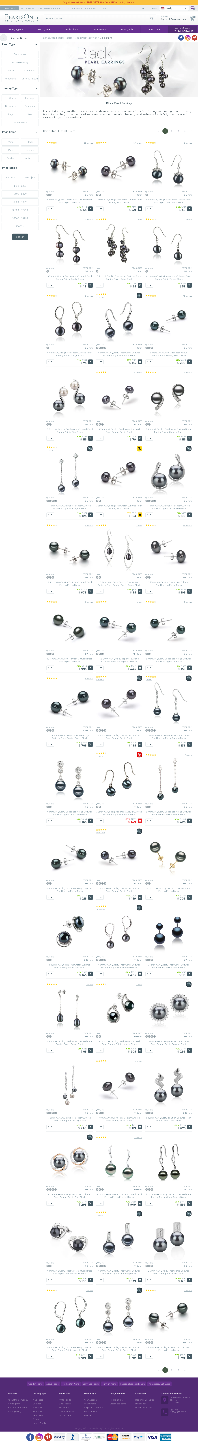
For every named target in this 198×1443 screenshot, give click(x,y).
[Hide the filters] (3, 37)
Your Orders (90, 1403)
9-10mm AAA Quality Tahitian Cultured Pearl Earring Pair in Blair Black (168, 1119)
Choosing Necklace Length (132, 1384)
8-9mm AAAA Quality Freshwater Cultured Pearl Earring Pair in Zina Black (69, 1195)
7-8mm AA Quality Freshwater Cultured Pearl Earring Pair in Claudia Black (169, 430)
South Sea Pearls (91, 1384)
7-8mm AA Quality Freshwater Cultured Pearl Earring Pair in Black (119, 201)
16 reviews (138, 1061)
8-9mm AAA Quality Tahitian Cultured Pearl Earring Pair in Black (70, 583)
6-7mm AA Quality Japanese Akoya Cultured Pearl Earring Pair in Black (169, 660)
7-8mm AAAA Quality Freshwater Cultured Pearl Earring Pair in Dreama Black (168, 1042)
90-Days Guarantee (17, 1407)
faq (23, 8)
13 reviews (187, 296)
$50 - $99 (30, 177)
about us (60, 8)
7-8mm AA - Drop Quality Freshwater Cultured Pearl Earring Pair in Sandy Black (119, 583)
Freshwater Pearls (70, 1384)
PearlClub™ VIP (98, 8)
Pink (10, 150)
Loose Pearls (20, 122)
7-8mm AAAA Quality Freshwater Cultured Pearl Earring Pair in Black (119, 736)
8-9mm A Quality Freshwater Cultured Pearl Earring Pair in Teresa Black (168, 277)
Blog (70, 8)
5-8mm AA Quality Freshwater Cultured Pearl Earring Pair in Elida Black (70, 430)
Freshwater (20, 54)
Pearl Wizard (90, 1411)
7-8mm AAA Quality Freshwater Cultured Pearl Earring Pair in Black (119, 1119)
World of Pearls (35, 1384)
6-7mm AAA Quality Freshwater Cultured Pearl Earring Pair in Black (119, 430)
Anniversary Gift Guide (159, 1384)
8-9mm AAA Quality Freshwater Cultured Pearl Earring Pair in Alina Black (168, 1272)
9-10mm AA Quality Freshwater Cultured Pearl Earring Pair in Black (168, 583)
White (10, 141)
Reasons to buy (9, 8)
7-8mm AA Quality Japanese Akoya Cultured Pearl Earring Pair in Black (70, 889)
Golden (10, 158)
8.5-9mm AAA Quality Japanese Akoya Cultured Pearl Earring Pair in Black (70, 736)
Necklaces (10, 98)
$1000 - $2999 (20, 210)
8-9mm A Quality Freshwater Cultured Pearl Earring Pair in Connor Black (168, 201)
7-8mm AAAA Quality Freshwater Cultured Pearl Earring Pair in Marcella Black (119, 966)
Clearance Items (118, 1403)
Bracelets (10, 106)
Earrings (29, 98)
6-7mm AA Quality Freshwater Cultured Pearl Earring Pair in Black (70, 201)
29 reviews (137, 372)
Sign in (164, 19)
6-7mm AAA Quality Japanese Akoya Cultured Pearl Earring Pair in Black (168, 354)
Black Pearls (65, 1403)
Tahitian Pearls (109, 1384)
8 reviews (138, 602)
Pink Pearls (64, 1407)
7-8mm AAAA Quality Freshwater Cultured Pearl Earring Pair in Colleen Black (119, 1348)
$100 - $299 (20, 185)
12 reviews (100, 909)
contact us (82, 8)
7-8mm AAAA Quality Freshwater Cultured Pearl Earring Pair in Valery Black (119, 1272)
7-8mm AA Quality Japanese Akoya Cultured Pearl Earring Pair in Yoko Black (119, 813)
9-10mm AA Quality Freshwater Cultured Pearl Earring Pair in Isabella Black (119, 1042)
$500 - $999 (20, 202)
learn (31, 8)
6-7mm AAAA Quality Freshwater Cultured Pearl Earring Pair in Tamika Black (168, 507)
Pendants (30, 106)
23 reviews (187, 525)
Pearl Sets (38, 1415)
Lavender (30, 150)
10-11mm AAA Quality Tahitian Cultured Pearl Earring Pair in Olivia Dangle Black (169, 1195)
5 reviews (89, 219)
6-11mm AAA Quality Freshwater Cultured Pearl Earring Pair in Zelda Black (168, 966)
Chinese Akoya (30, 78)
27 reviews (137, 143)
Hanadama (10, 78)
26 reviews (88, 143)
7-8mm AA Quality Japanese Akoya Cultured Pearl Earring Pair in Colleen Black (70, 813)
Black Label (141, 1403)
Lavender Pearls (67, 1411)
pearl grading (44, 8)
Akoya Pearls (52, 1384)
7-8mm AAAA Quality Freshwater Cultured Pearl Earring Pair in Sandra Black (168, 736)
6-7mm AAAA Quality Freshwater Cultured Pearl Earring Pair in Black (119, 889)
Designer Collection (145, 1400)
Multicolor (29, 158)
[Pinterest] (194, 37)
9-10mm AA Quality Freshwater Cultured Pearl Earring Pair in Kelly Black (69, 966)
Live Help (88, 1415)
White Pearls (65, 1400)
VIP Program (14, 1403)
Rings (10, 114)
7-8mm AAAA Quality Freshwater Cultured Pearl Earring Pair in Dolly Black (69, 1119)
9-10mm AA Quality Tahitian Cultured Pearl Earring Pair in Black (168, 889)
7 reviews (188, 602)
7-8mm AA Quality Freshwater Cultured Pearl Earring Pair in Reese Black (70, 1042)
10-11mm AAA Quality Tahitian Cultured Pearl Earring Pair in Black (70, 660)
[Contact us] (193, 8)
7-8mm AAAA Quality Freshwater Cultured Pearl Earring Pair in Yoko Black (119, 354)
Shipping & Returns (93, 1407)
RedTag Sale (116, 1400)
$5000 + (20, 226)
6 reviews (89, 602)
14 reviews (100, 833)
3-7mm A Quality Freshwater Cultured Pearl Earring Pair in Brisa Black (119, 277)
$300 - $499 (20, 193)
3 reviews (89, 678)
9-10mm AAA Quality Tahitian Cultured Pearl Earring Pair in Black (168, 1348)
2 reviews (188, 143)
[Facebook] (181, 37)
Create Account (179, 19)
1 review (139, 219)
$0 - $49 (10, 177)
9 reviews (89, 525)
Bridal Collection (143, 1407)
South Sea (29, 70)
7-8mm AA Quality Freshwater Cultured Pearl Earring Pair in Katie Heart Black (70, 1272)
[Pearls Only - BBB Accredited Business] (72, 1437)
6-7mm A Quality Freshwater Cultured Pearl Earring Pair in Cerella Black (69, 277)
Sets (29, 114)
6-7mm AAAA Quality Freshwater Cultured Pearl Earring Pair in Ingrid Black (69, 507)
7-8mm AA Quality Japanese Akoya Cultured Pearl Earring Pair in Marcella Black (70, 1348)
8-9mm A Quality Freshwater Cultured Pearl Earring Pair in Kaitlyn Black (69, 354)
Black (30, 141)
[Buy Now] (90, 208)
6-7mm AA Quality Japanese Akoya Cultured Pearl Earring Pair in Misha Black (169, 813)
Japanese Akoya (20, 62)
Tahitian (10, 70)
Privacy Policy (14, 1411)
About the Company (18, 1400)
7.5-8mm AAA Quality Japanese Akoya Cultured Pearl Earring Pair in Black (119, 660)
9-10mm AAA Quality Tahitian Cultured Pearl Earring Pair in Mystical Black (119, 1195)
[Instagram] (187, 37)
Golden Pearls (65, 1415)
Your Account (90, 1400)
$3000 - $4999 (20, 218)
